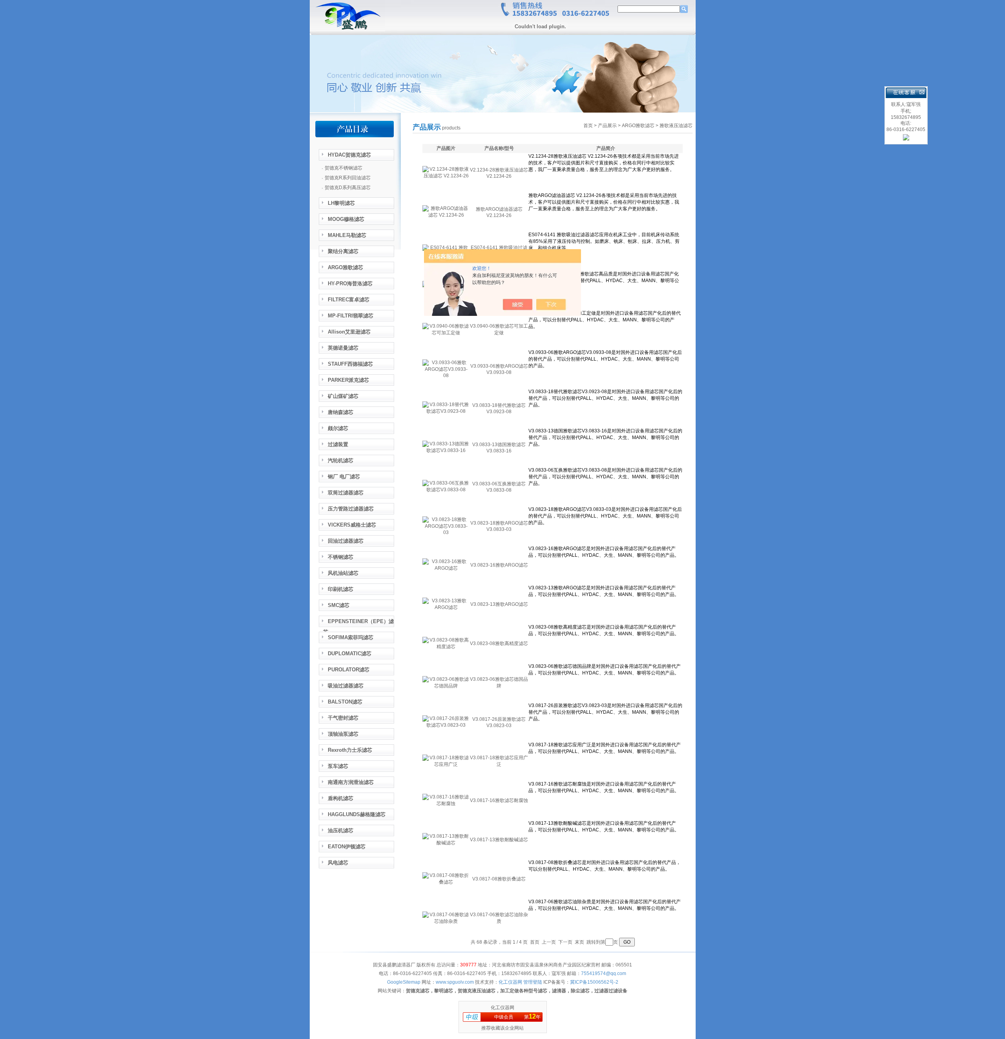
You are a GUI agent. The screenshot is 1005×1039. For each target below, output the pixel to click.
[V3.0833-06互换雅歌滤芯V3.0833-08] (446, 489)
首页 (588, 125)
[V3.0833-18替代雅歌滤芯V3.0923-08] (446, 411)
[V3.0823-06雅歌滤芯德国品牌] (446, 686)
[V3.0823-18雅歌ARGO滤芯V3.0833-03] (446, 532)
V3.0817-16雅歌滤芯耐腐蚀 (499, 800)
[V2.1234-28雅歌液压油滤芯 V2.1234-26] (446, 176)
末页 (579, 942)
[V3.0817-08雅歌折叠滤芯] (446, 882)
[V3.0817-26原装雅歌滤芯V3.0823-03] (446, 725)
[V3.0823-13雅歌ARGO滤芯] (446, 607)
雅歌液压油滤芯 (676, 125)
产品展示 (607, 125)
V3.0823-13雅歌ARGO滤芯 (499, 604)
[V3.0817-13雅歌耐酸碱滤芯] (446, 843)
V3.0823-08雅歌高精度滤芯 (499, 643)
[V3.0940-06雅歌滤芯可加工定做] (446, 332)
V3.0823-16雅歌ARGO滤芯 (499, 565)
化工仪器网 (502, 1007)
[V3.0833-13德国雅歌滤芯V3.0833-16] (446, 450)
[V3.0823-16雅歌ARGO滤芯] (446, 568)
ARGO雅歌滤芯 (638, 125)
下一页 (565, 942)
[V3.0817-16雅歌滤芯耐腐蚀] (446, 803)
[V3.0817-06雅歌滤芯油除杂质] (446, 921)
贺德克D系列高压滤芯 (348, 187)
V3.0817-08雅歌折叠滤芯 (499, 879)
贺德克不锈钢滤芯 (343, 168)
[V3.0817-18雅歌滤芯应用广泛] (446, 764)
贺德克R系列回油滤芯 (348, 177)
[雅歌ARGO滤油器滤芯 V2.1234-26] (446, 215)
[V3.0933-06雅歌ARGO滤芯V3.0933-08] (446, 375)
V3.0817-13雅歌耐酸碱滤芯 (499, 839)
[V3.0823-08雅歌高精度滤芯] (446, 646)
